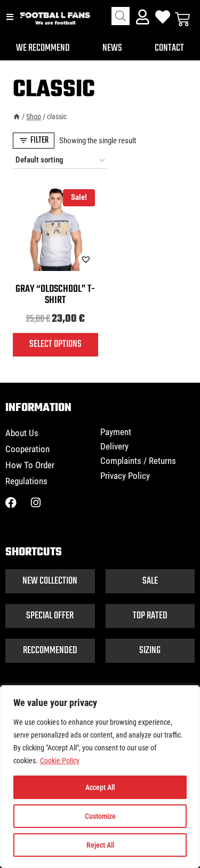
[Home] (16, 116)
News (112, 48)
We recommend (43, 48)
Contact (169, 48)
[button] (59, 259)
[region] (100, 776)
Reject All (100, 845)
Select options (55, 344)
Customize (100, 816)
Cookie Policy (59, 760)
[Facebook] (11, 502)
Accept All (100, 787)
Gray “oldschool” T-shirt (55, 294)
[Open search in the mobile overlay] (120, 16)
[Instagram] (35, 502)
